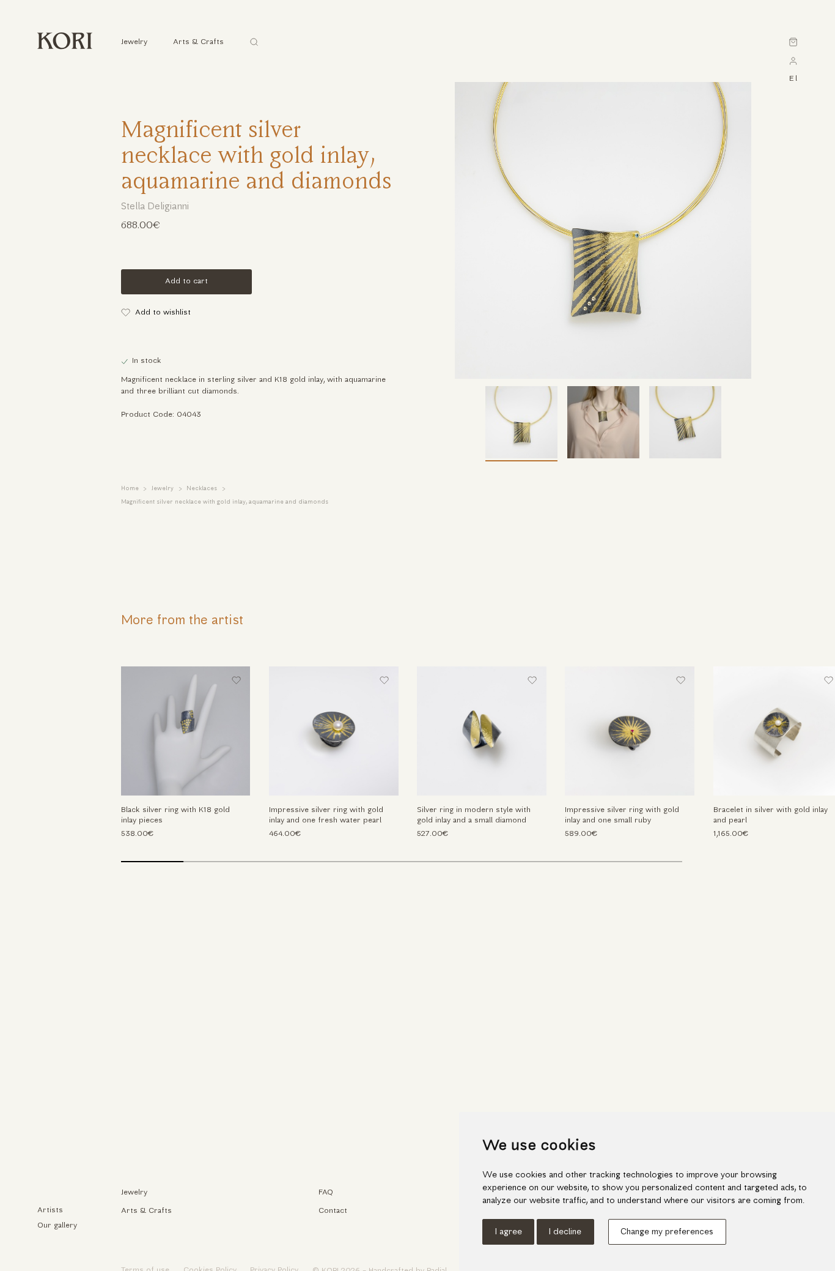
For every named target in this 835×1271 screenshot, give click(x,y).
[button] (807, 769)
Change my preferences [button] (666, 1232)
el (793, 79)
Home (130, 488)
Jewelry (163, 488)
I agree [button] (508, 1232)
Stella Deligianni (155, 207)
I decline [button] (565, 1232)
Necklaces (201, 488)
